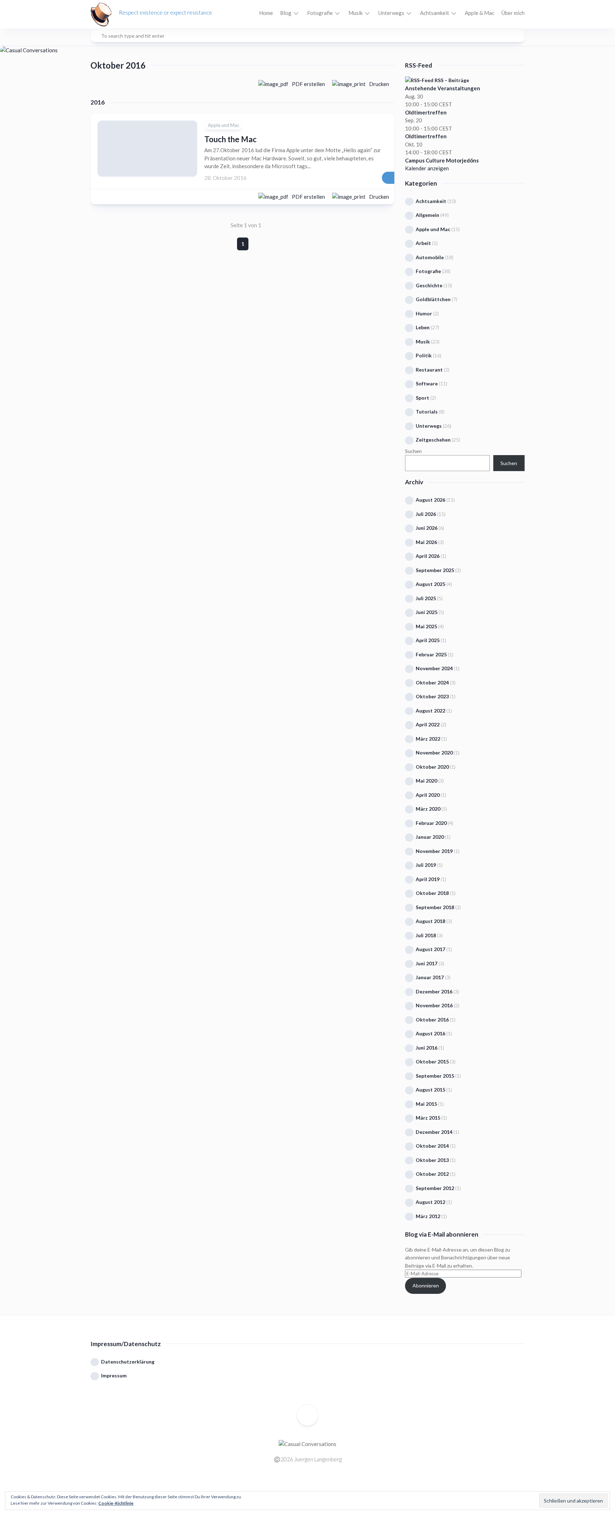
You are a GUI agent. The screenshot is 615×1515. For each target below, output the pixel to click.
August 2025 (430, 584)
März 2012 (428, 1216)
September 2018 (435, 907)
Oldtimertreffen (426, 112)
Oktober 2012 (432, 1174)
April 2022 (428, 724)
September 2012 (435, 1188)
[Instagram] (302, 1486)
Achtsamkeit (434, 13)
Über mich (513, 13)
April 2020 (428, 795)
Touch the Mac (230, 139)
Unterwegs (391, 13)
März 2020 (428, 809)
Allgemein (427, 215)
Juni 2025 (426, 612)
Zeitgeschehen (433, 440)
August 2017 (430, 949)
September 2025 (435, 570)
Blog (285, 13)
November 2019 (434, 851)
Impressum (114, 1375)
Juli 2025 (426, 598)
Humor (424, 313)
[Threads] (313, 1485)
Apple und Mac (223, 125)
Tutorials (427, 412)
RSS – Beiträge (451, 80)
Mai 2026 (426, 542)
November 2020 (434, 753)
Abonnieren (425, 1285)
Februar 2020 (431, 823)
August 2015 (430, 1090)
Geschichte (429, 285)
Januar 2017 (430, 977)
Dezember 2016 (434, 991)
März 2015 (428, 1118)
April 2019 (428, 879)
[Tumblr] (323, 1486)
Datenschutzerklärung (127, 1362)
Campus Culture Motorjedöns (442, 160)
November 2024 (434, 668)
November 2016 (434, 1005)
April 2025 (428, 640)
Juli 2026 (426, 514)
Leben (423, 327)
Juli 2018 (426, 935)
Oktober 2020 (432, 767)
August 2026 (430, 500)
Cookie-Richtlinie (115, 1503)
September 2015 (435, 1076)
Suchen (413, 451)
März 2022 (428, 739)
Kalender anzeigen (427, 168)
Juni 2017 (426, 963)
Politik (424, 355)
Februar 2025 (431, 654)
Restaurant (429, 370)
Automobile (430, 257)
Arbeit (423, 243)
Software (427, 383)
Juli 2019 (426, 865)
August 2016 (430, 1033)
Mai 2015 (426, 1104)
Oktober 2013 (432, 1160)
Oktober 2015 (432, 1061)
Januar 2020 (430, 837)
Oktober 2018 (432, 893)
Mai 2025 (426, 626)
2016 (97, 102)
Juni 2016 (426, 1048)
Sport (422, 398)
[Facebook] (291, 1486)
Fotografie (320, 13)
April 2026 (428, 556)
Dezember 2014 (434, 1132)
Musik (355, 13)
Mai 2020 (426, 781)
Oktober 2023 (432, 696)
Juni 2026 (426, 528)
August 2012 (430, 1202)
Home (266, 13)
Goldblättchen (433, 299)
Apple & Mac (479, 13)
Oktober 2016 (432, 1020)
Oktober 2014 (432, 1146)
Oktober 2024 (432, 682)
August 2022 (430, 711)
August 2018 (430, 921)
